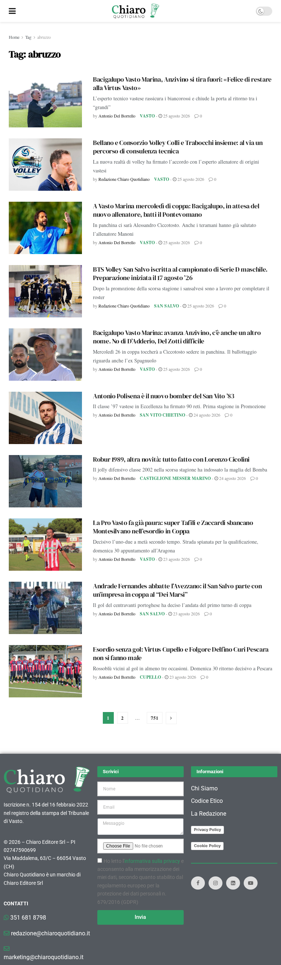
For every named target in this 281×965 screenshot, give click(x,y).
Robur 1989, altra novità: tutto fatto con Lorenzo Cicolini (171, 459)
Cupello (150, 677)
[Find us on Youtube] (251, 883)
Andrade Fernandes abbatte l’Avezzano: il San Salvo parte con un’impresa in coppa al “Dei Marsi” (177, 590)
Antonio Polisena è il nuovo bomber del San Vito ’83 (164, 395)
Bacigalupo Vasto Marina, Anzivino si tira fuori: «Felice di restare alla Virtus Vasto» (182, 83)
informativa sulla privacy (152, 861)
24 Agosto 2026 (206, 415)
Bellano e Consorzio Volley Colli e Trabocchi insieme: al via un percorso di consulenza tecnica (177, 147)
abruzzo (44, 37)
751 (154, 717)
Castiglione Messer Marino (175, 478)
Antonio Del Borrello (116, 116)
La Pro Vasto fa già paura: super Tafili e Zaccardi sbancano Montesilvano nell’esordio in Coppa (173, 527)
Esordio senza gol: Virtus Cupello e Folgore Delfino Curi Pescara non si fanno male (181, 653)
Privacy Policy (207, 829)
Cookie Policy (207, 845)
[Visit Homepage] (135, 11)
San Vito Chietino (162, 415)
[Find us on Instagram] (215, 883)
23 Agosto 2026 (176, 559)
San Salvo (166, 306)
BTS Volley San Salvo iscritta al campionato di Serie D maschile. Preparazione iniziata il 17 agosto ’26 (180, 273)
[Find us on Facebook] (198, 883)
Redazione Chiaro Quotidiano (124, 179)
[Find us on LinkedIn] (233, 883)
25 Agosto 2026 (176, 116)
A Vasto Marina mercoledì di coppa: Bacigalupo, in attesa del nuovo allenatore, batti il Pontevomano (176, 210)
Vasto (147, 116)
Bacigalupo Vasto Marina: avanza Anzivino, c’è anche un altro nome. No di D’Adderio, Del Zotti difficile (177, 337)
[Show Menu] (12, 11)
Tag (28, 37)
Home (14, 37)
